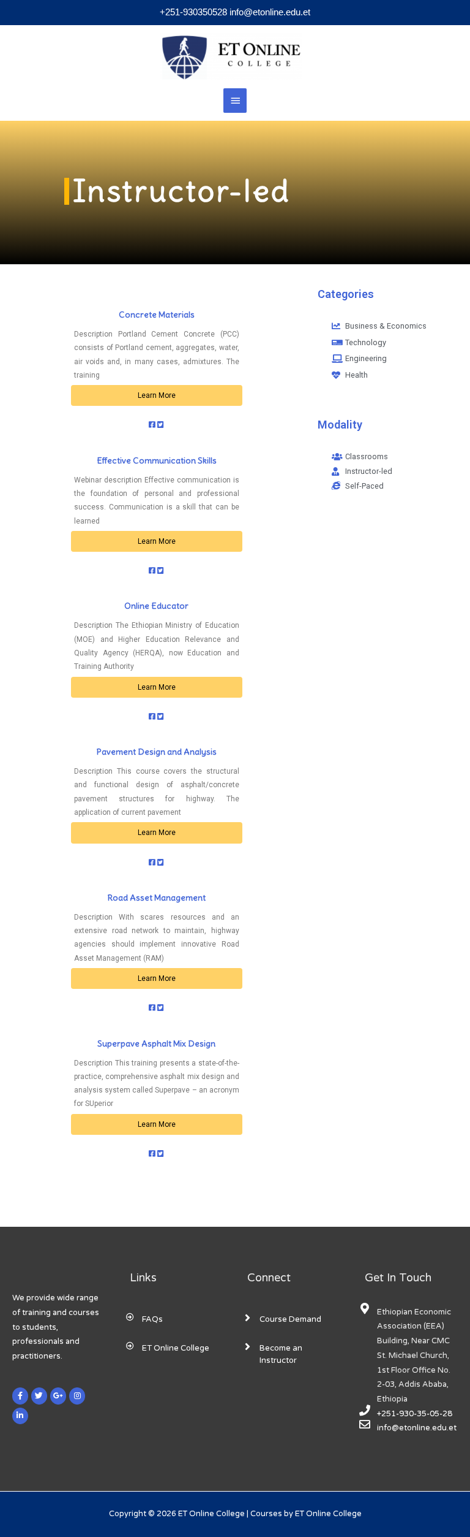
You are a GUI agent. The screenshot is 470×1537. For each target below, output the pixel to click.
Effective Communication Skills (157, 460)
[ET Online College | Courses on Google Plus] (58, 1396)
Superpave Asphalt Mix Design (156, 1043)
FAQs (152, 1319)
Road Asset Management (157, 897)
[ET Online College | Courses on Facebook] (20, 1396)
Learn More (157, 395)
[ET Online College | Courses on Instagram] (77, 1396)
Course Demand (290, 1319)
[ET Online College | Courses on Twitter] (39, 1396)
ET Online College (175, 1348)
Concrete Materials (157, 314)
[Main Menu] (235, 100)
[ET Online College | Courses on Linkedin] (20, 1416)
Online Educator (156, 605)
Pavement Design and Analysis (157, 751)
